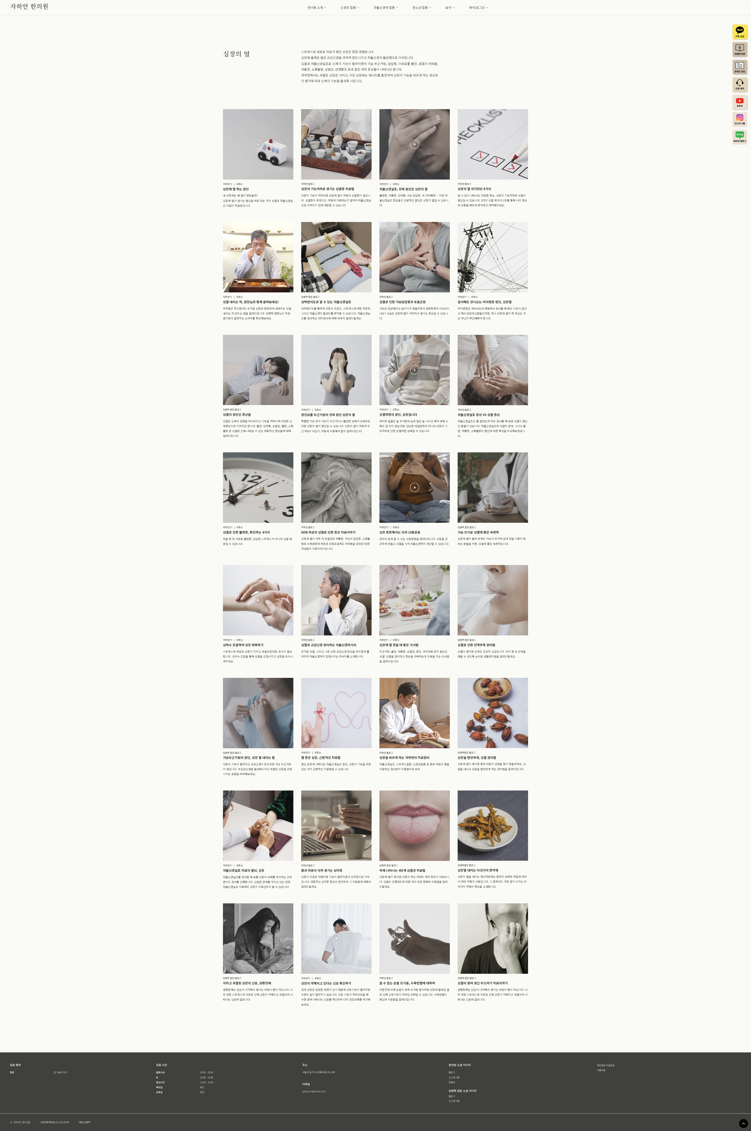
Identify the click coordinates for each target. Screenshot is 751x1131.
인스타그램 (454, 1077)
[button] (258, 144)
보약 (448, 7)
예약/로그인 (477, 7)
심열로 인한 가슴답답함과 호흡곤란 (402, 301)
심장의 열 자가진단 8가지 (474, 188)
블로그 (452, 1072)
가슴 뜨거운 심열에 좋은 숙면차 (478, 532)
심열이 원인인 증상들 (237, 414)
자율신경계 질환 (384, 7)
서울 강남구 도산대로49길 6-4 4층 (318, 1072)
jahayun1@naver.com (314, 1091)
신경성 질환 (348, 7)
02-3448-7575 (60, 1072)
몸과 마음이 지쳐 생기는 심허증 (321, 870)
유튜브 (452, 1082)
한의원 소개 (315, 7)
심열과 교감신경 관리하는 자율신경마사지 (328, 644)
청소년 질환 (420, 7)
